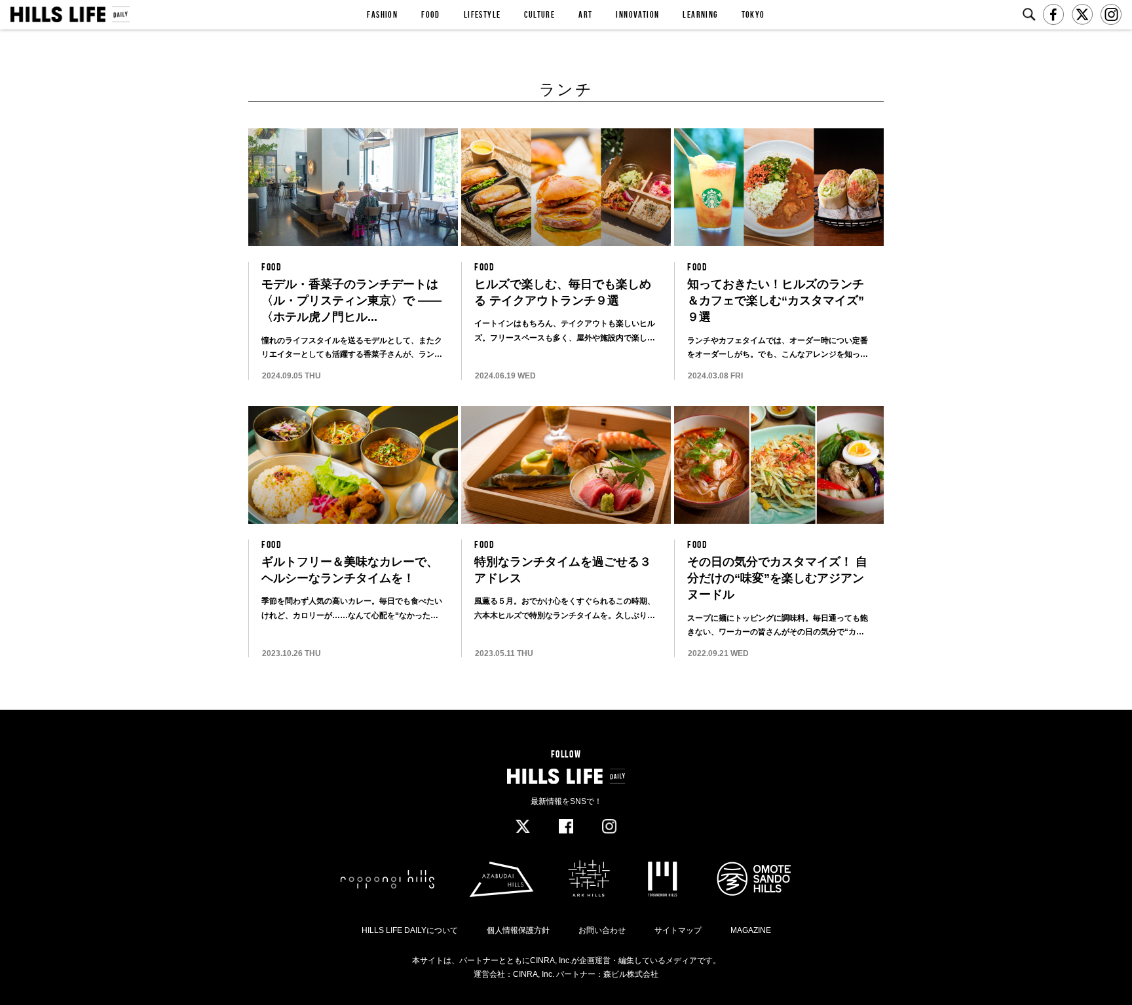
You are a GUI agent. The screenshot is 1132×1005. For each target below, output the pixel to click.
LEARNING (700, 14)
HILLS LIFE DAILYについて (410, 930)
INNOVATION (637, 14)
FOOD (430, 14)
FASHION (382, 14)
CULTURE (539, 14)
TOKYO (753, 14)
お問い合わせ (602, 930)
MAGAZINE (750, 930)
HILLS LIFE (70, 14)
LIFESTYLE (482, 14)
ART (585, 14)
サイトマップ (678, 930)
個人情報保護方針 (518, 930)
